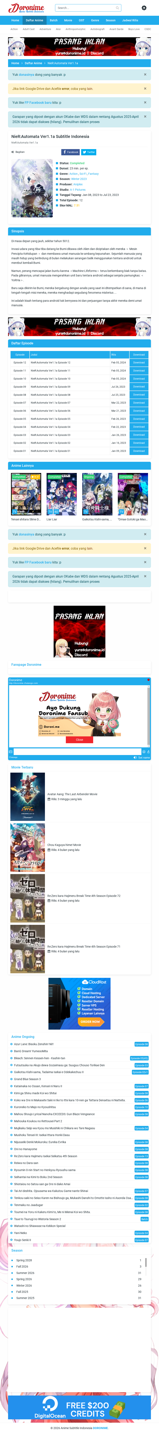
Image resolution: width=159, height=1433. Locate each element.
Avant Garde (116, 29)
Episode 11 (20, 370)
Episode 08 (20, 394)
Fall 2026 (78, 1266)
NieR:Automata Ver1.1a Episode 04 (50, 427)
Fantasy (93, 173)
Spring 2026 (78, 1279)
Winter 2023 (79, 179)
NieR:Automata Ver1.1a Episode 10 (50, 378)
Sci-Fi (83, 173)
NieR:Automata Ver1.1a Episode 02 (50, 442)
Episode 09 (20, 386)
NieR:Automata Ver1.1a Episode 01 (50, 451)
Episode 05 (20, 418)
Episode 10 (20, 378)
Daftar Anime (33, 63)
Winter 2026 (78, 1285)
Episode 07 (20, 402)
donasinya (26, 75)
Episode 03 (20, 435)
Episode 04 (20, 427)
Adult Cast (29, 29)
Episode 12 (20, 362)
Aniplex (78, 184)
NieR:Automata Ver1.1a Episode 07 (50, 402)
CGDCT (149, 29)
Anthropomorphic (76, 29)
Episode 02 (20, 442)
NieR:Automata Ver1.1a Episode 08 (50, 394)
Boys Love (134, 29)
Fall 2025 (78, 1291)
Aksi (58, 29)
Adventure (45, 29)
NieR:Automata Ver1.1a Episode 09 (50, 386)
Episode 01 (20, 451)
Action (14, 29)
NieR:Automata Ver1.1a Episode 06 (50, 410)
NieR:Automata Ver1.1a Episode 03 (50, 435)
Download (139, 362)
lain (89, 89)
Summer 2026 (78, 1273)
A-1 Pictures (78, 189)
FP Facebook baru (38, 103)
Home (15, 63)
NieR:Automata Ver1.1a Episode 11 (50, 370)
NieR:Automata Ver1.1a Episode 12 (50, 362)
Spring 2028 (78, 1260)
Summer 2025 (78, 1298)
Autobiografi (97, 29)
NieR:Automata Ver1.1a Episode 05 (50, 418)
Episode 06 (20, 410)
